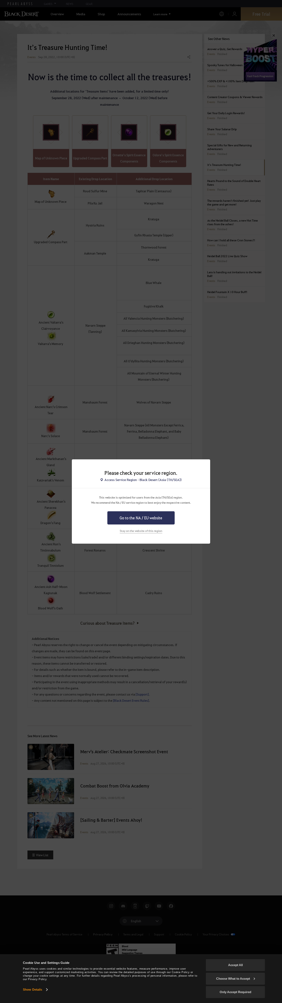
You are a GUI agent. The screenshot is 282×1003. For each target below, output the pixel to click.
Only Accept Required (235, 992)
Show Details (32, 989)
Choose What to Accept (233, 978)
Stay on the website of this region (141, 531)
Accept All (235, 965)
